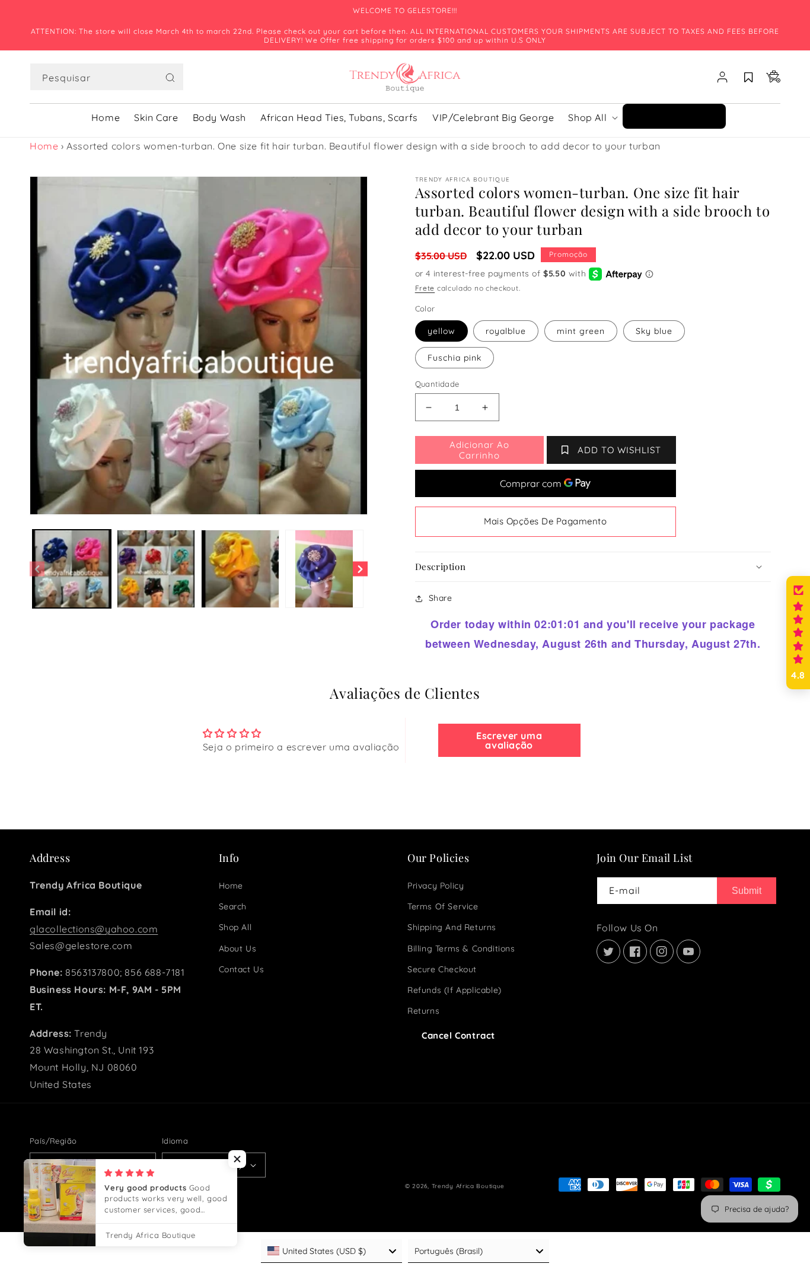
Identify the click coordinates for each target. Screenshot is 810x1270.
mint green (581, 331)
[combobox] (106, 76)
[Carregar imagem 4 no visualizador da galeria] (324, 569)
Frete (425, 288)
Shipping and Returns (451, 927)
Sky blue (654, 331)
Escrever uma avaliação (509, 740)
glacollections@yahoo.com (94, 929)
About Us (238, 948)
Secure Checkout (442, 969)
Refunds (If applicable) (454, 990)
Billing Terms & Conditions (461, 948)
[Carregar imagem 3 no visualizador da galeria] (240, 569)
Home (44, 146)
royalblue (506, 331)
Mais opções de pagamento (545, 521)
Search (233, 906)
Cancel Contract (458, 1035)
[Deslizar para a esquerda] (37, 569)
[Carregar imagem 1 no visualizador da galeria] (72, 569)
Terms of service (443, 906)
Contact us (241, 969)
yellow (441, 331)
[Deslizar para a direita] (360, 569)
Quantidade (437, 384)
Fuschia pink (454, 357)
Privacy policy (435, 885)
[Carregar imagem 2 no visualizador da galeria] (156, 569)
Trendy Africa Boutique (468, 1186)
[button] (107, 77)
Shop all (235, 927)
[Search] (170, 78)
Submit (746, 891)
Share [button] (440, 598)
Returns (423, 1010)
